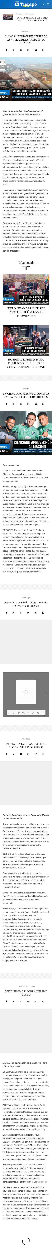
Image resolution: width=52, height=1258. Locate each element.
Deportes (26, 389)
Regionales (29, 14)
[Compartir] (6, 50)
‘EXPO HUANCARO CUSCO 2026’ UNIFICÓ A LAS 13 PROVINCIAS (32, 19)
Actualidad (20, 14)
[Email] (36, 50)
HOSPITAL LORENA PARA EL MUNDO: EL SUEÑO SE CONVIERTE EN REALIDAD (26, 363)
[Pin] (21, 50)
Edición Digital (26, 598)
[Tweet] (14, 50)
